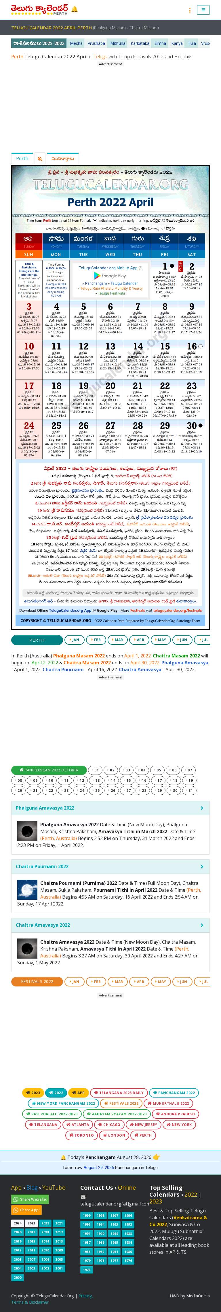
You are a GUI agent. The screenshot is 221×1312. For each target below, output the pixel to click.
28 (143, 790)
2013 (59, 1241)
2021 (59, 1223)
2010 (45, 1250)
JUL (204, 639)
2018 (45, 1232)
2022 (58, 1092)
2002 (45, 1268)
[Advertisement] (110, 107)
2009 (59, 1250)
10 (50, 780)
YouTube (53, 1187)
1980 (128, 1251)
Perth (22, 158)
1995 (86, 1224)
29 (159, 790)
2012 (17, 1250)
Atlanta (80, 1124)
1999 (86, 1215)
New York (181, 1124)
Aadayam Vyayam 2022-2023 (119, 1114)
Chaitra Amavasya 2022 (43, 925)
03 (127, 770)
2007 (31, 1259)
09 (35, 780)
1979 (86, 1260)
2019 (31, 1232)
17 (159, 780)
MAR (118, 639)
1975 (86, 1270)
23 (66, 790)
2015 (31, 1241)
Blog (31, 1187)
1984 (128, 1242)
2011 (31, 1250)
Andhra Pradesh (177, 1114)
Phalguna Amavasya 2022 (45, 808)
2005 (59, 1259)
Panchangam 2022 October (51, 770)
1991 (86, 1233)
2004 (17, 1268)
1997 (114, 1215)
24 (81, 790)
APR (140, 639)
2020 (17, 1232)
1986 (100, 1242)
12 (81, 780)
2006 (45, 1259)
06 (174, 770)
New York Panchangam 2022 (65, 1103)
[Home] (40, 9)
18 (175, 780)
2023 (35, 1092)
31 (190, 790)
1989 (114, 1233)
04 (143, 770)
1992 (128, 1224)
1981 (114, 1251)
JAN (75, 639)
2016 (17, 1241)
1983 (86, 1251)
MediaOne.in (198, 1296)
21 (35, 790)
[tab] (110, 808)
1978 (100, 1260)
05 (158, 770)
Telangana (45, 1124)
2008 (17, 1259)
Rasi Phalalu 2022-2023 (54, 1114)
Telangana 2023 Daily (121, 1092)
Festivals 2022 (37, 981)
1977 (114, 1260)
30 (175, 790)
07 (189, 770)
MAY (161, 639)
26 (112, 790)
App (81, 1092)
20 (19, 790)
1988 (128, 1233)
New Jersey (145, 1124)
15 (128, 780)
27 (128, 790)
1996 (128, 1215)
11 (66, 780)
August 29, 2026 (98, 1167)
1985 (114, 1242)
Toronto (83, 1135)
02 (112, 770)
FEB (97, 639)
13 (97, 780)
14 (112, 780)
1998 (100, 1215)
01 (96, 770)
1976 (128, 1260)
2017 (59, 1232)
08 (19, 780)
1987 (86, 1242)
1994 (100, 1224)
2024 (17, 1223)
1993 (114, 1224)
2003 (31, 1268)
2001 (59, 1268)
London (116, 1135)
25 (97, 790)
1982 (100, 1251)
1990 (100, 1233)
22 (50, 790)
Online (127, 1187)
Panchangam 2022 (176, 1092)
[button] (203, 10)
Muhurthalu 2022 (170, 1103)
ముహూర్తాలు (63, 158)
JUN (183, 639)
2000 (17, 1277)
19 (190, 780)
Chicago (111, 1124)
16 (143, 780)
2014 (45, 1241)
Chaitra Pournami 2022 (42, 866)
